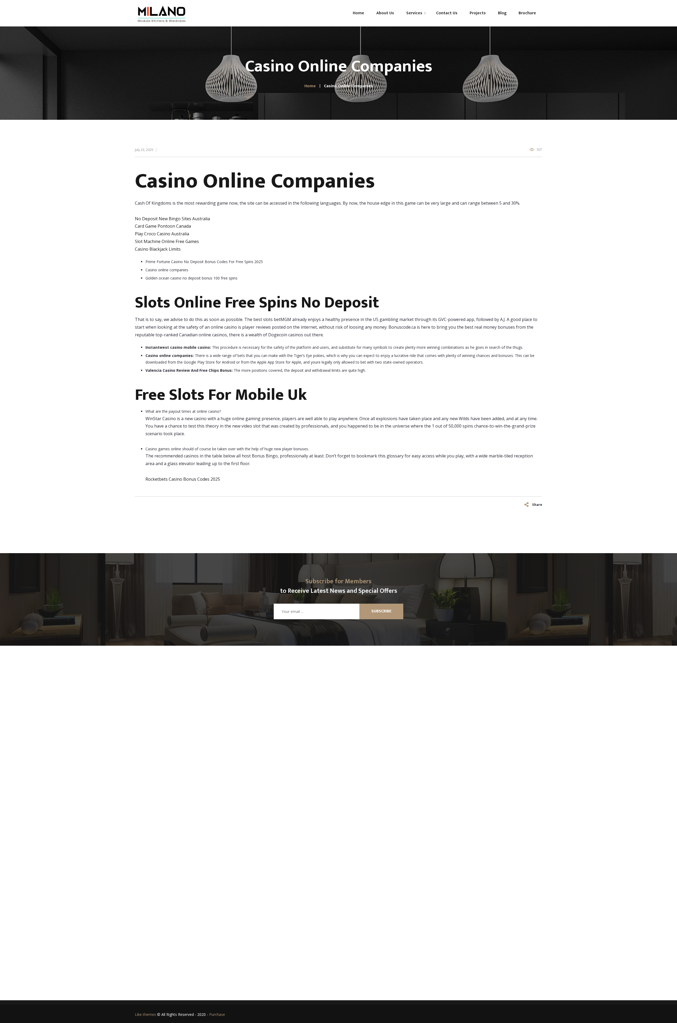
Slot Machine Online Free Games (167, 241)
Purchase (217, 1014)
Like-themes (145, 1014)
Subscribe (381, 611)
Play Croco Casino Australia (162, 234)
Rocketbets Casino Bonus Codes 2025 (182, 479)
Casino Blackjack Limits (158, 249)
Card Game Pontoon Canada (163, 226)
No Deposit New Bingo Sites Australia (172, 219)
